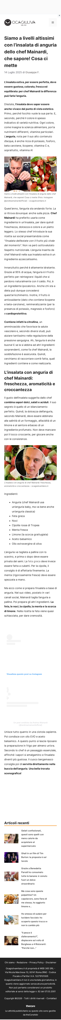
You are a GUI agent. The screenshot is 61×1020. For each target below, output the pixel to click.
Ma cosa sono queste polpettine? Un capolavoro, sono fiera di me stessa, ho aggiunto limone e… (34, 899)
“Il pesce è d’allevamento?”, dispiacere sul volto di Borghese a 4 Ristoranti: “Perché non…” (33, 940)
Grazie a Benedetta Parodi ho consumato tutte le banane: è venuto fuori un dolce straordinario (34, 876)
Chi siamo (10, 962)
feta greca (34, 561)
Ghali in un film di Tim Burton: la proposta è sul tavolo (33, 857)
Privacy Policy (37, 962)
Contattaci (52, 998)
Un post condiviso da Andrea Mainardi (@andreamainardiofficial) (30, 723)
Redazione (22, 962)
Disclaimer (51, 962)
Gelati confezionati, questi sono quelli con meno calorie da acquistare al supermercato (32, 838)
